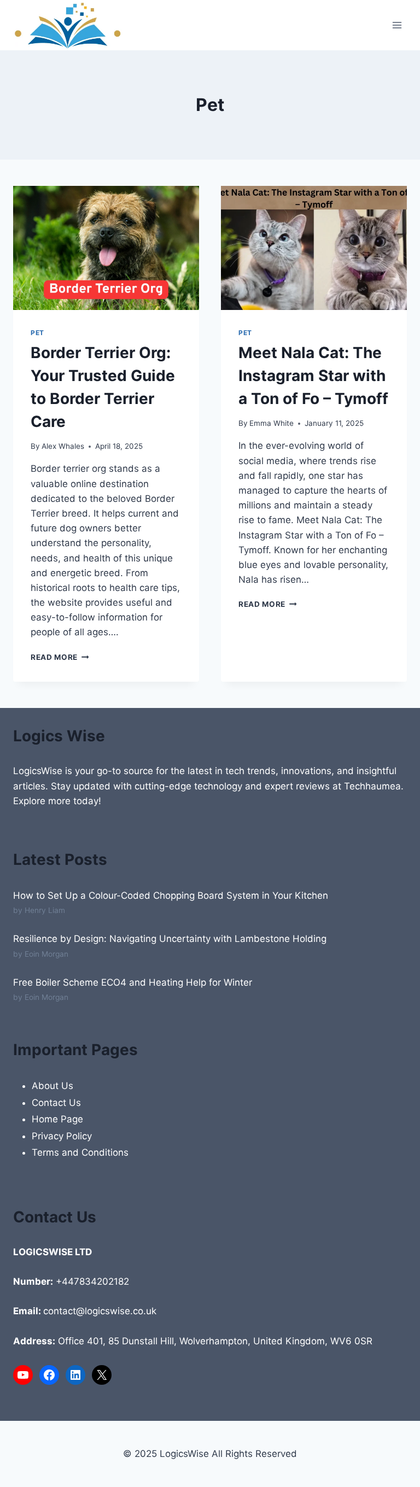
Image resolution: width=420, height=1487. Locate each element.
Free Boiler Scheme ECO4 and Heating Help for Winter (132, 982)
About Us (52, 1085)
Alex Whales (63, 446)
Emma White (271, 423)
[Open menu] (397, 25)
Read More (60, 657)
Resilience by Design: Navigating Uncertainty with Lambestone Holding (169, 938)
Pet (37, 333)
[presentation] (106, 248)
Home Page (57, 1119)
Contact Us (56, 1102)
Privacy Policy (62, 1136)
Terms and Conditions (80, 1152)
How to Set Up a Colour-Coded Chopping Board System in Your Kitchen (170, 895)
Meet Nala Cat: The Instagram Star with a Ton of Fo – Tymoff (313, 375)
